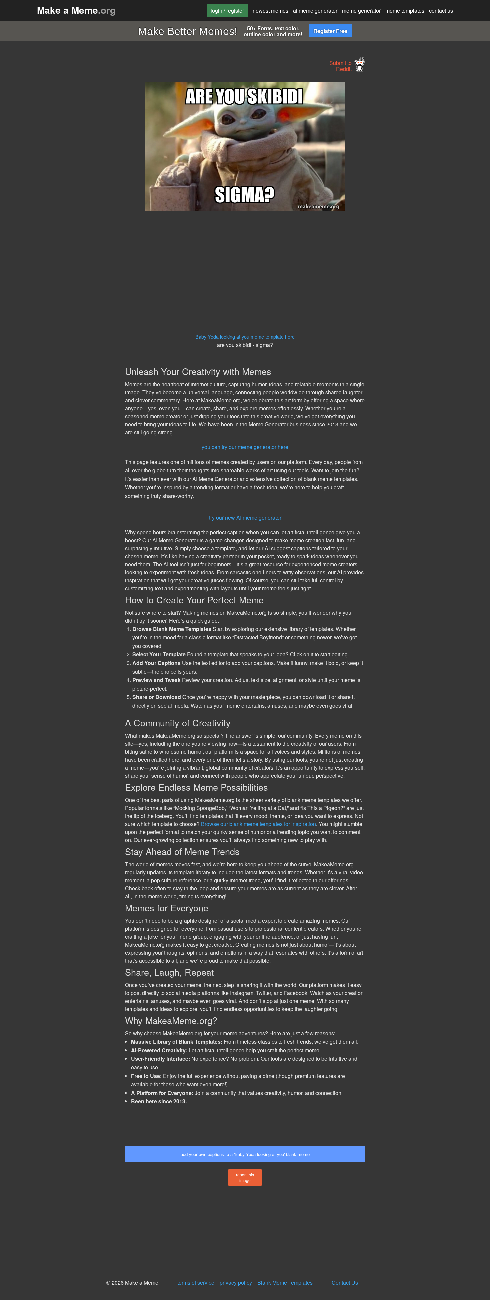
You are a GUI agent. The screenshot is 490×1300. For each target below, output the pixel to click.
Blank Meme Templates (285, 1282)
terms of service (195, 1282)
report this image (245, 1177)
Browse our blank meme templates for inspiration (258, 824)
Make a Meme (76, 10)
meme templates (404, 10)
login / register (227, 10)
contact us (441, 10)
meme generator (361, 10)
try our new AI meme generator (245, 517)
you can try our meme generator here (245, 447)
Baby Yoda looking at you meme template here (245, 336)
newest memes (270, 10)
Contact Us (345, 1282)
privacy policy (236, 1282)
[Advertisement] (64, 182)
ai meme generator (315, 10)
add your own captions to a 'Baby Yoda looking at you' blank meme (245, 1154)
